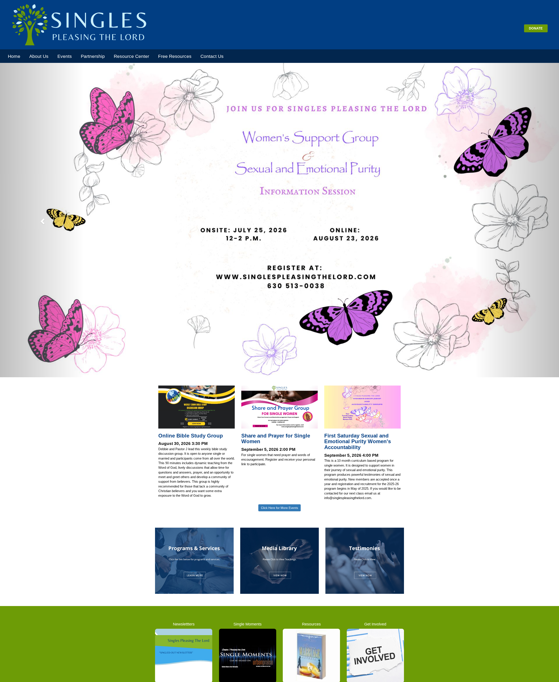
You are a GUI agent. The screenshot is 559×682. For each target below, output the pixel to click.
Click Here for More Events (279, 508)
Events (64, 56)
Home (14, 56)
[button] (42, 220)
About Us (38, 56)
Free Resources (175, 56)
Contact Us (212, 56)
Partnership (93, 56)
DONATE (536, 28)
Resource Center (131, 56)
